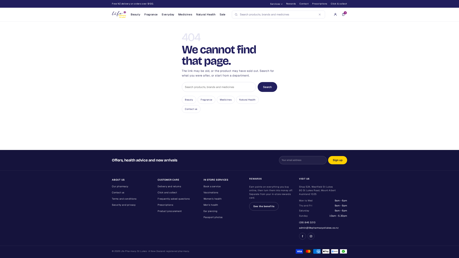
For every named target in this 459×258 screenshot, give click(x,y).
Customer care (168, 179)
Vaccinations (211, 192)
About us (118, 179)
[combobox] (277, 14)
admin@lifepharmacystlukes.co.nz (319, 227)
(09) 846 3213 (307, 222)
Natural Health (206, 14)
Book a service (212, 186)
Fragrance (151, 14)
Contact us (191, 109)
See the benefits (264, 206)
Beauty (135, 14)
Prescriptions (319, 3)
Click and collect (167, 192)
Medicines (185, 14)
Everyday (168, 14)
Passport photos (213, 217)
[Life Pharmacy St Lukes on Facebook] (302, 236)
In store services (216, 179)
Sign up (337, 160)
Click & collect (339, 3)
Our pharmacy (120, 186)
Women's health (213, 198)
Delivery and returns (169, 186)
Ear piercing (210, 211)
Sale (223, 14)
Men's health (211, 204)
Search (267, 87)
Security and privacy (124, 204)
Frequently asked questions (174, 198)
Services (275, 4)
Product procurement (170, 211)
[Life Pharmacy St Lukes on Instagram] (311, 236)
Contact (304, 3)
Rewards (291, 3)
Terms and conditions (124, 198)
